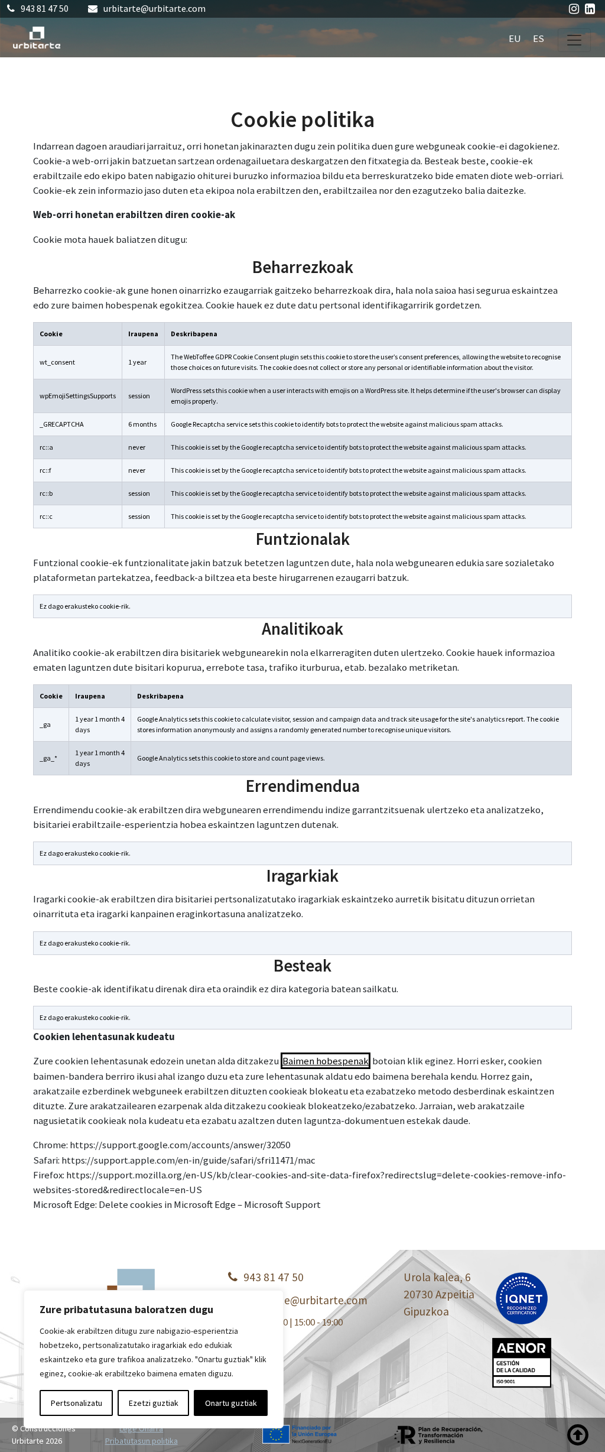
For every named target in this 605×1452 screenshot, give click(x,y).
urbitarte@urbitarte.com (154, 8)
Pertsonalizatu (76, 1403)
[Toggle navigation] (574, 40)
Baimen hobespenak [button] (325, 1060)
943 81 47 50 (45, 8)
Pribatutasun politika (141, 1440)
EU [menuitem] (515, 37)
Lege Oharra (141, 1428)
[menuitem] (515, 38)
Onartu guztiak (231, 1403)
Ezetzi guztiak (153, 1403)
